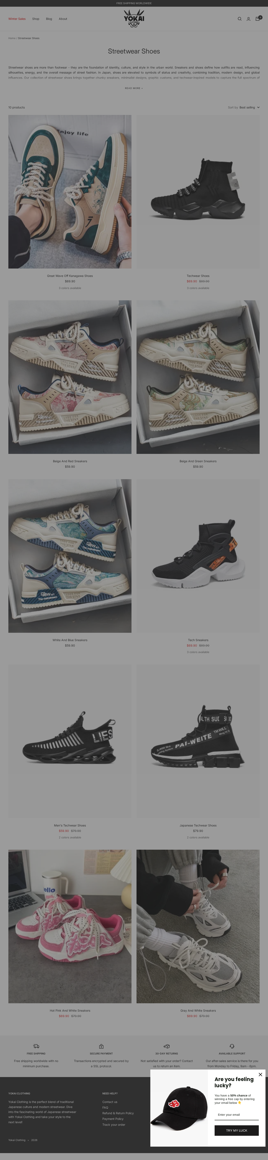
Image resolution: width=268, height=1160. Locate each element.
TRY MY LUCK (236, 1130)
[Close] (260, 1075)
